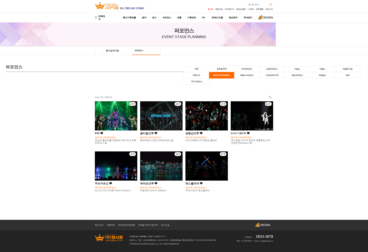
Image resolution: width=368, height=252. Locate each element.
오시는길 (165, 225)
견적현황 (259, 9)
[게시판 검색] (270, 97)
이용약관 (110, 225)
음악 (144, 17)
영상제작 (233, 17)
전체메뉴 (101, 17)
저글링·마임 (347, 69)
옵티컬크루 (147, 133)
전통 (179, 17)
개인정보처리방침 (126, 225)
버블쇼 (322, 69)
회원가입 (219, 9)
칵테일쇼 (322, 75)
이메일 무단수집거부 (148, 225)
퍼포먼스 (167, 17)
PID (97, 133)
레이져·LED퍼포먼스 (221, 75)
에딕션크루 (147, 183)
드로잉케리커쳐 (272, 75)
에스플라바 (192, 183)
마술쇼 (297, 69)
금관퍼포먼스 (272, 69)
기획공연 (191, 17)
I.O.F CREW (239, 133)
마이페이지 (229, 9)
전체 (196, 69)
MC (204, 17)
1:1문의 (251, 9)
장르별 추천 (222, 69)
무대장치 (248, 17)
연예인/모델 (217, 17)
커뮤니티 (269, 9)
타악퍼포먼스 (246, 69)
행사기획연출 (129, 17)
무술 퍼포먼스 (297, 75)
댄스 (154, 17)
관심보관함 (241, 9)
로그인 (210, 9)
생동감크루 (192, 133)
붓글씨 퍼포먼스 (247, 75)
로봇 (347, 75)
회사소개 (99, 225)
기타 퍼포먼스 (196, 81)
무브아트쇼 (102, 183)
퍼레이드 (196, 75)
